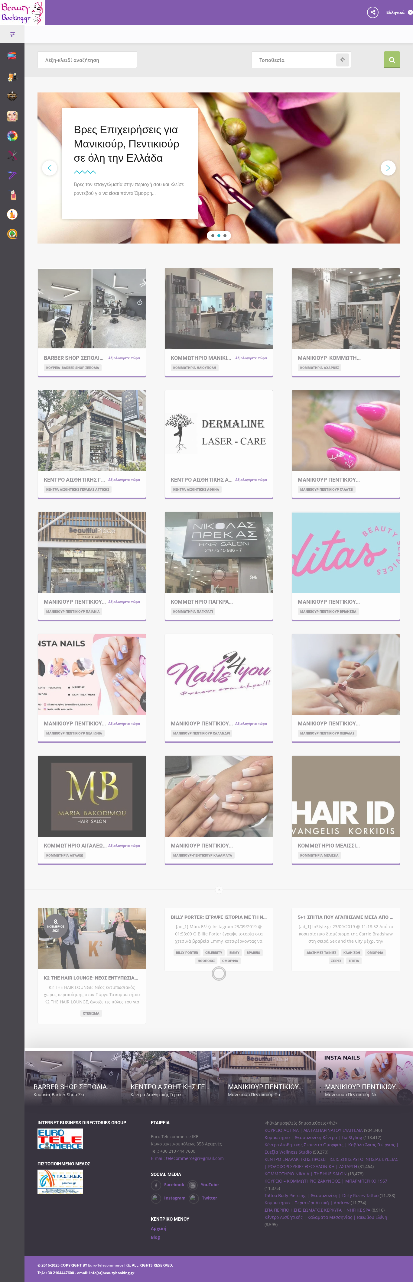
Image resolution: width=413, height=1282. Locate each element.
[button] (49, 168)
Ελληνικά (395, 12)
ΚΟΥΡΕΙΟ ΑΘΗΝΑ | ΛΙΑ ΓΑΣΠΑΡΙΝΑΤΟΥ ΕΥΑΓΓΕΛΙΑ (314, 1130)
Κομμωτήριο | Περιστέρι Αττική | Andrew (307, 1203)
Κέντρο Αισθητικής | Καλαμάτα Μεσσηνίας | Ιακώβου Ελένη (326, 1217)
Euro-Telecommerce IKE (109, 1265)
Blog (155, 1237)
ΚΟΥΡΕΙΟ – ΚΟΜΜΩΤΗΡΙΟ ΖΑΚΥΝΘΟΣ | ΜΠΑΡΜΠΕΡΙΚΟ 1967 (326, 1181)
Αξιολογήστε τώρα (92, 1094)
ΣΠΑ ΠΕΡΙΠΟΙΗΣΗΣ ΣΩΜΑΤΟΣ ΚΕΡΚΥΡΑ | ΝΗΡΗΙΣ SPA (317, 1210)
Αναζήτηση (392, 59)
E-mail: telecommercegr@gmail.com (187, 1158)
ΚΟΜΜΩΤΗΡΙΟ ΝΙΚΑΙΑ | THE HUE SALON (306, 1174)
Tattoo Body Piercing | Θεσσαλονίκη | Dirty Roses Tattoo (322, 1195)
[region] (218, 168)
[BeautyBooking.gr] (22, 22)
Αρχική (158, 1228)
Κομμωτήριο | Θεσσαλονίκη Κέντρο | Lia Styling (313, 1137)
